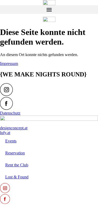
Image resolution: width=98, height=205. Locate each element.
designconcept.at (13, 128)
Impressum (9, 63)
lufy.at (5, 132)
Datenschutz (10, 113)
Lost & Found (16, 177)
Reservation (15, 153)
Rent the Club (16, 165)
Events (10, 141)
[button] (49, 9)
